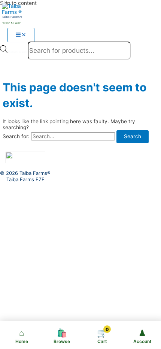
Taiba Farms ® (12, 17)
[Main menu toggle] (20, 35)
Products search (18, 52)
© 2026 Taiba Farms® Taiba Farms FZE (25, 176)
